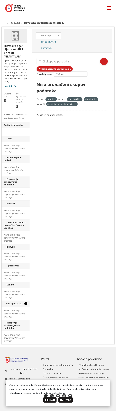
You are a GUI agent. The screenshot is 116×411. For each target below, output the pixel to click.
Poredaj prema (44, 74)
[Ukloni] (54, 99)
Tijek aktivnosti (48, 41)
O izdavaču (46, 47)
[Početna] (5, 22)
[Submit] (104, 61)
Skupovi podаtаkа (49, 35)
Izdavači (15, 22)
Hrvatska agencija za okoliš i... (44, 22)
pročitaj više (10, 86)
